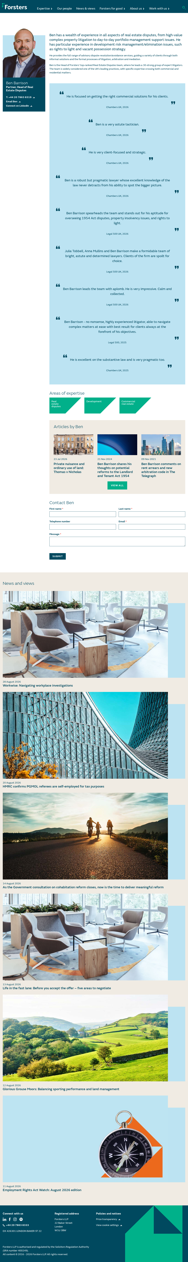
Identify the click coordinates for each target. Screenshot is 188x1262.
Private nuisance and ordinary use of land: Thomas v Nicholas (69, 468)
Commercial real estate (128, 402)
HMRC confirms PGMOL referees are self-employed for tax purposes (53, 786)
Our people (64, 8)
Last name (125, 508)
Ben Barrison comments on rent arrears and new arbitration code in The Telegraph (161, 470)
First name (56, 508)
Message (55, 534)
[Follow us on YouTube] (21, 1219)
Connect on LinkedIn (17, 105)
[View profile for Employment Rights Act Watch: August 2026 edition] (94, 1139)
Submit (57, 556)
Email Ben (11, 101)
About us (136, 8)
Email (123, 521)
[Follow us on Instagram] (15, 1219)
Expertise (43, 8)
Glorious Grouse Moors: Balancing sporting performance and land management (61, 1089)
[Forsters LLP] (14, 6)
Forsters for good (111, 8)
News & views (85, 8)
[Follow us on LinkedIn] (4, 1219)
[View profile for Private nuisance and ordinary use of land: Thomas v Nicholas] (73, 444)
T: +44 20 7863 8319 (19, 97)
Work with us (158, 8)
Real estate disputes (56, 404)
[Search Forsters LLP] (184, 8)
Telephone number (59, 521)
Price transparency (106, 1219)
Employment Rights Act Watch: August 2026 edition (42, 1190)
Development (92, 401)
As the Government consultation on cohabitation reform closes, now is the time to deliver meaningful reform (83, 887)
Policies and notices (108, 1213)
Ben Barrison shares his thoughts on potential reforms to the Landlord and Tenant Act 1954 (115, 470)
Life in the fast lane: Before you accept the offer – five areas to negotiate (57, 988)
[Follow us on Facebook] (10, 1219)
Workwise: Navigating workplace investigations (38, 686)
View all (117, 485)
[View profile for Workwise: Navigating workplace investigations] (94, 634)
